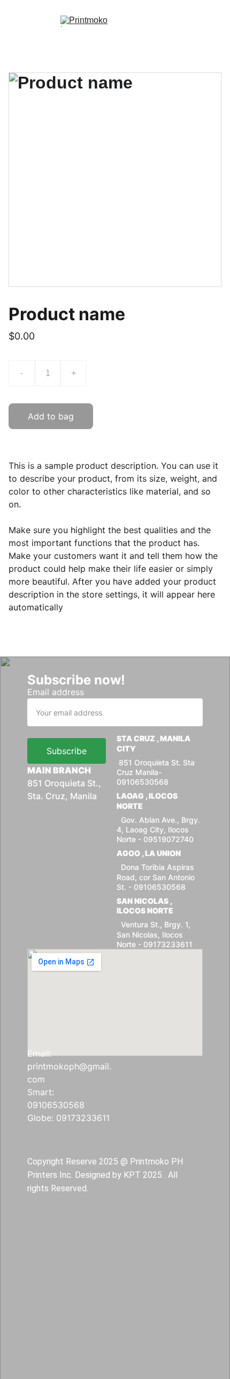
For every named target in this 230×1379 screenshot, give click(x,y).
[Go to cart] (206, 21)
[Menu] (23, 21)
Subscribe (67, 751)
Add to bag (51, 416)
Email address (55, 692)
